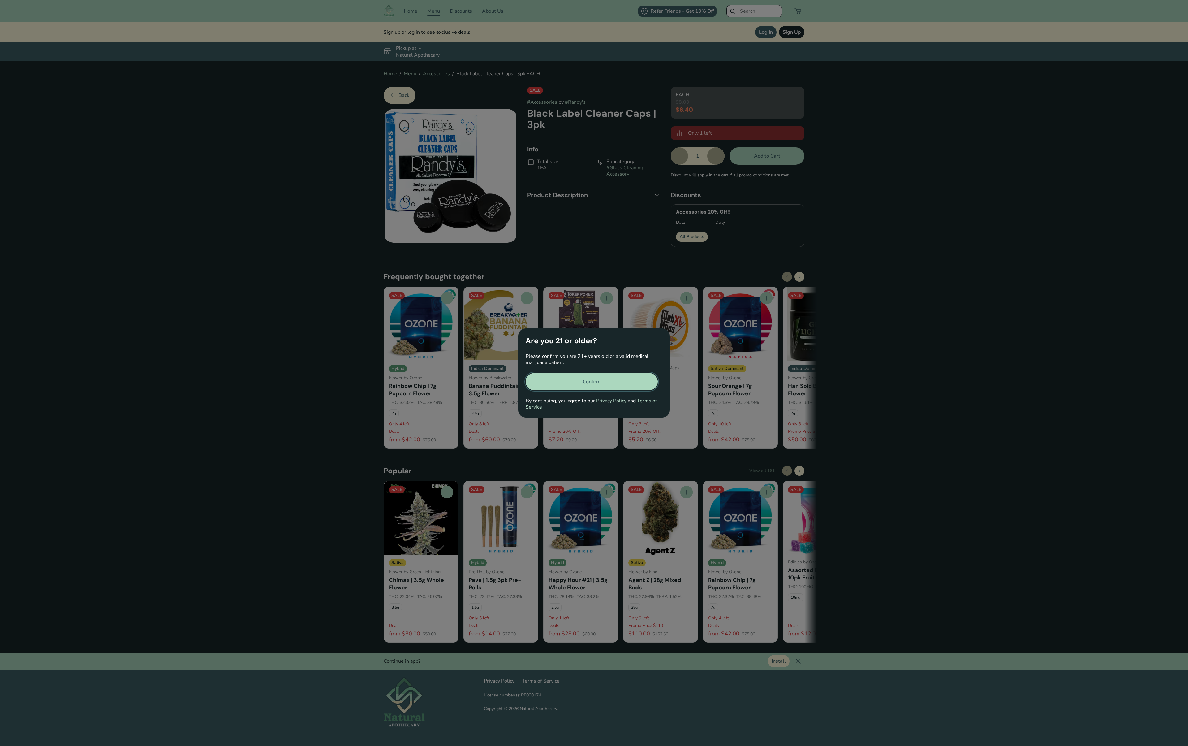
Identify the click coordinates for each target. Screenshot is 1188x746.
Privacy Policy (611, 400)
